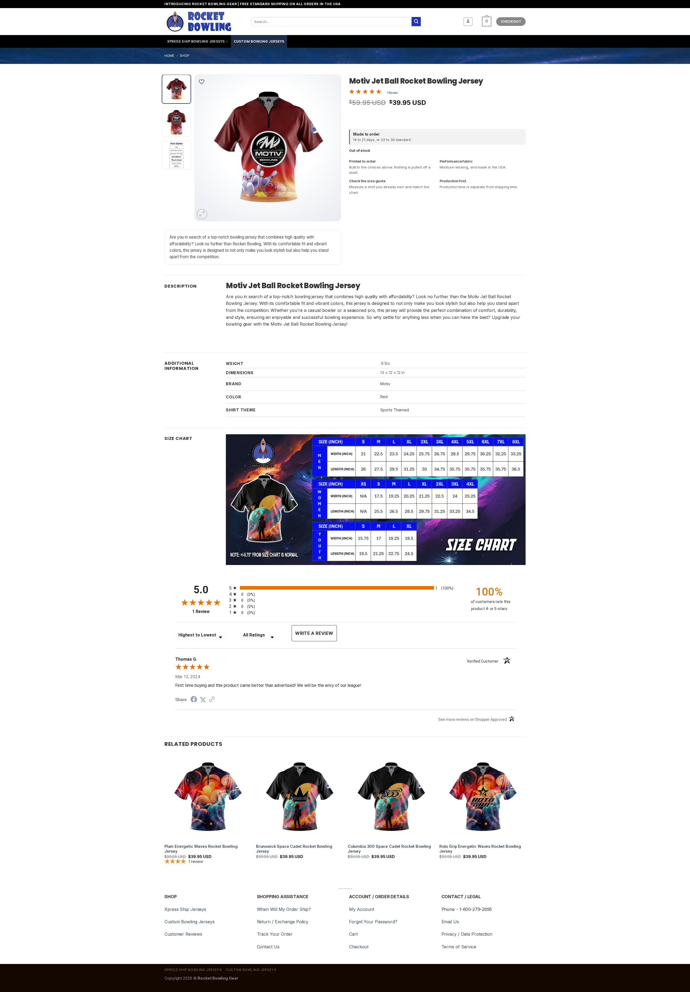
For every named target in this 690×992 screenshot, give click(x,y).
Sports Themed (394, 410)
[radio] (345, 588)
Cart (353, 934)
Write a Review (314, 633)
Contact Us (268, 946)
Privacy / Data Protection (467, 934)
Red (384, 396)
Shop (184, 56)
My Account (361, 909)
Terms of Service (458, 946)
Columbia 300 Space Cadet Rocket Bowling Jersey (389, 849)
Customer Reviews (183, 934)
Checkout (358, 946)
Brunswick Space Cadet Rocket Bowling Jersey (294, 849)
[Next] (331, 147)
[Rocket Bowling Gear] (198, 21)
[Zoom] (202, 214)
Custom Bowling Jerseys (259, 41)
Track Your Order (275, 934)
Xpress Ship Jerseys (185, 909)
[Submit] (416, 21)
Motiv (385, 383)
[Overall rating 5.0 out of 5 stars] (365, 92)
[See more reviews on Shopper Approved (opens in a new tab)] (212, 699)
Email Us (450, 921)
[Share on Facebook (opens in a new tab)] (194, 699)
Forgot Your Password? (373, 921)
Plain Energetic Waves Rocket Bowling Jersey (201, 849)
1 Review (392, 92)
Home (169, 56)
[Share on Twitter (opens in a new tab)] (203, 699)
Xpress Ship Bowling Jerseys (196, 41)
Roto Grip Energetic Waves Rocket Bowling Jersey (480, 849)
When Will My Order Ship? (284, 909)
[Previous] (204, 147)
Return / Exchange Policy (283, 921)
